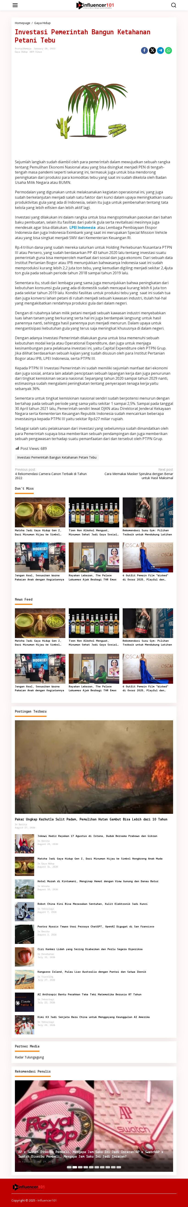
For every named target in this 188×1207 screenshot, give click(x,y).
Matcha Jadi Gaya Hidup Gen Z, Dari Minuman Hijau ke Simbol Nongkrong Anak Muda (38, 533)
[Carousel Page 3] (80, 1167)
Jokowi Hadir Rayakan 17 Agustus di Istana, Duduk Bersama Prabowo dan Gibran (97, 836)
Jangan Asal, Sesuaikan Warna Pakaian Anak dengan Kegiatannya (39, 577)
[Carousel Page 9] (113, 1167)
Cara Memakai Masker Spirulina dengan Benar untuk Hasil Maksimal (139, 473)
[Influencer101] (95, 5)
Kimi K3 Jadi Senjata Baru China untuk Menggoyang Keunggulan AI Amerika (94, 1017)
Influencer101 (47, 1200)
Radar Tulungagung (29, 1057)
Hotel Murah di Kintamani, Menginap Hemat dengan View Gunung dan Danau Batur (98, 881)
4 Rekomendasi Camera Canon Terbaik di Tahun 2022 (51, 473)
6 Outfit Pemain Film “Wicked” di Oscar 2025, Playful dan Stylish (146, 578)
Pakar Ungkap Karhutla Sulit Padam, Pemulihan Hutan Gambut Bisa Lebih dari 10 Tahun (91, 819)
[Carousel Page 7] (102, 1167)
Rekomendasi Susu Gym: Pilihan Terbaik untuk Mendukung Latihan (147, 532)
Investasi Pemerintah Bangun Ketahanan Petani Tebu (57, 457)
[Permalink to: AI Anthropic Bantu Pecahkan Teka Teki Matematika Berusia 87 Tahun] (24, 1002)
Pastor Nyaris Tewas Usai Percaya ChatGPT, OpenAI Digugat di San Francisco (96, 926)
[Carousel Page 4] (85, 1167)
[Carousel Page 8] (107, 1167)
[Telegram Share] (160, 50)
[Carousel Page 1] (69, 1167)
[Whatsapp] (168, 50)
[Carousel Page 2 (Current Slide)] (74, 1167)
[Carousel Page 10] (118, 1167)
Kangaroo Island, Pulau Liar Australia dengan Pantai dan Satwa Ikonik (92, 971)
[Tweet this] (152, 50)
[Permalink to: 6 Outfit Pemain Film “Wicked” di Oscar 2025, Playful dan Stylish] (148, 557)
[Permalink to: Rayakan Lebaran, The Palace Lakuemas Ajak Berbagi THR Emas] (94, 557)
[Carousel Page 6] (96, 1167)
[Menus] (15, 5)
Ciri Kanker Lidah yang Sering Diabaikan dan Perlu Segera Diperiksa (90, 949)
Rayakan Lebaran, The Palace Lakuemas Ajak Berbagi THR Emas (92, 577)
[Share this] (144, 50)
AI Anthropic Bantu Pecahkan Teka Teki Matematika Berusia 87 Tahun (89, 994)
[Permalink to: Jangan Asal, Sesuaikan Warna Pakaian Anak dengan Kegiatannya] (40, 557)
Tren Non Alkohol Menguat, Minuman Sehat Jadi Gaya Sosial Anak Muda (93, 533)
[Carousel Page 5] (91, 1167)
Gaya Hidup (21, 52)
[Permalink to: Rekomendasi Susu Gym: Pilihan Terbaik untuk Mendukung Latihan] (148, 512)
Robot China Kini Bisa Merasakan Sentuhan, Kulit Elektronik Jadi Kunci (93, 904)
